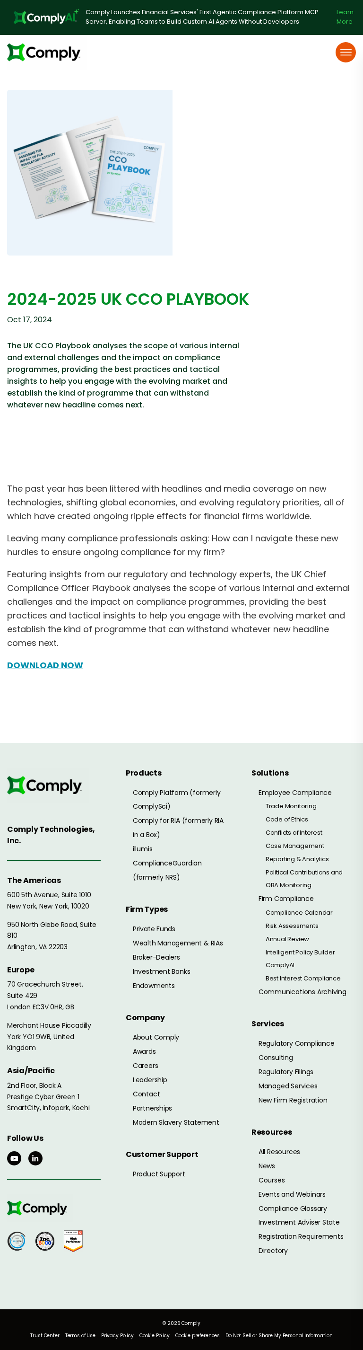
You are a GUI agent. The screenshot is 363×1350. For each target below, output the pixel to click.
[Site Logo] (47, 52)
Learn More (345, 17)
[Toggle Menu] (346, 52)
